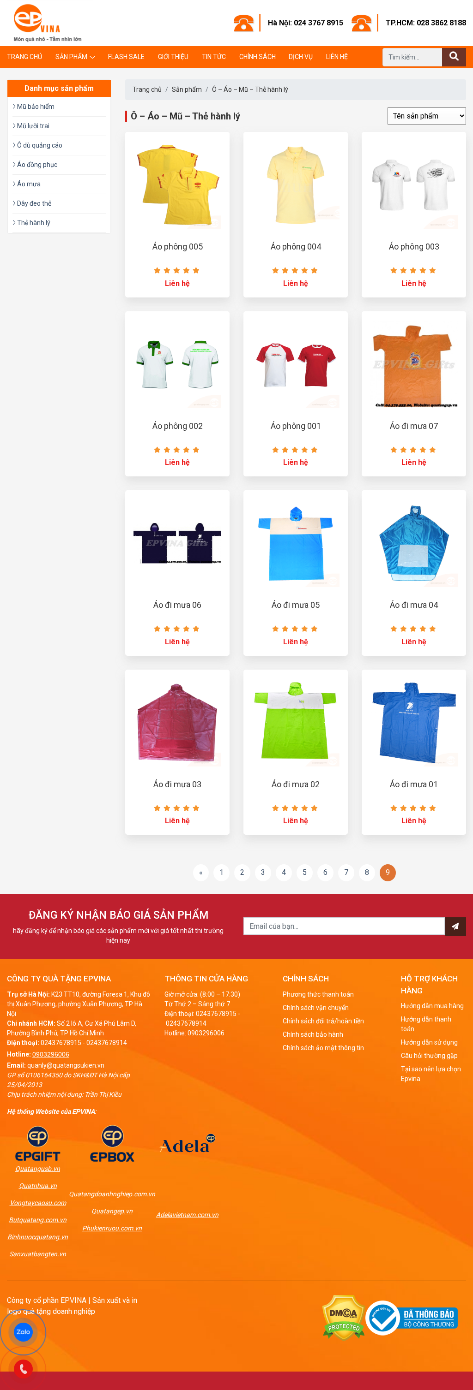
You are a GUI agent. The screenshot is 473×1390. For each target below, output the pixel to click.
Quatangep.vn (112, 1211)
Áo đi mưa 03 (177, 784)
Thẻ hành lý (33, 222)
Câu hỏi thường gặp (429, 1055)
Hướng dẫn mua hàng (432, 1006)
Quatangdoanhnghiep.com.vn (112, 1194)
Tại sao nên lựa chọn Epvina (431, 1073)
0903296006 (50, 1054)
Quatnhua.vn (38, 1185)
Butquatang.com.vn (38, 1220)
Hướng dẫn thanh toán (426, 1024)
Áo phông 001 (296, 426)
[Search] (454, 57)
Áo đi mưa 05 (296, 605)
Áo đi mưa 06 (177, 605)
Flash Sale (126, 56)
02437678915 (61, 1042)
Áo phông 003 (414, 246)
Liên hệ (337, 56)
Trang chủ (24, 56)
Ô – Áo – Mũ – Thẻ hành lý (250, 89)
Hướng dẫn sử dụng (429, 1042)
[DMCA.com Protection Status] (343, 1317)
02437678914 (106, 1042)
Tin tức (214, 56)
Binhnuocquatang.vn (37, 1237)
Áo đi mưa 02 (296, 784)
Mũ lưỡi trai (32, 126)
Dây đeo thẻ (33, 203)
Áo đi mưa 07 (414, 426)
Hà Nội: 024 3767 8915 (305, 22)
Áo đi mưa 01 (414, 784)
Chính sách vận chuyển (316, 1007)
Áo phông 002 (177, 426)
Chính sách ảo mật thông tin (323, 1047)
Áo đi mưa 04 (414, 605)
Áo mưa (28, 184)
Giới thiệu (173, 56)
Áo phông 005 (177, 246)
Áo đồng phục (36, 164)
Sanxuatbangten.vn (37, 1254)
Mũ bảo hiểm (35, 106)
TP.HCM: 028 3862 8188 (426, 22)
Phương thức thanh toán (318, 994)
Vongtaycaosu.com (38, 1202)
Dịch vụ (301, 56)
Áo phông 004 (296, 246)
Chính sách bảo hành (313, 1034)
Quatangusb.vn (37, 1168)
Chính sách (257, 56)
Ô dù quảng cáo (39, 145)
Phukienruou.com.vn (112, 1228)
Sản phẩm (71, 56)
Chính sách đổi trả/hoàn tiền (323, 1021)
